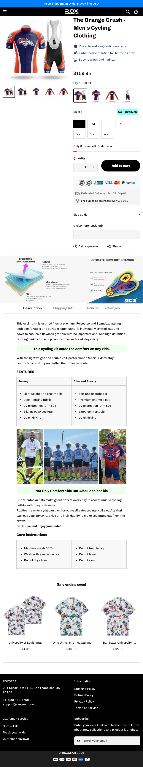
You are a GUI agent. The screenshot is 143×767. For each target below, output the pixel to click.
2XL (79, 134)
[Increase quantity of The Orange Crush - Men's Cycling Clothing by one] (93, 167)
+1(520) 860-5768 (16, 700)
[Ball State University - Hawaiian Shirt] (118, 616)
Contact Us (11, 726)
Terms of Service (86, 708)
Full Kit (80, 96)
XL (121, 124)
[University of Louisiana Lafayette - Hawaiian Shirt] (25, 616)
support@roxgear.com (19, 704)
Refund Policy (83, 695)
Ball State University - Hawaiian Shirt (118, 643)
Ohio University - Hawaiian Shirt (71, 643)
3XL (93, 134)
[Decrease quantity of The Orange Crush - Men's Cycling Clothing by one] (78, 167)
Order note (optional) (88, 225)
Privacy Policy (84, 701)
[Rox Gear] (72, 11)
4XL (107, 134)
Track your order (15, 732)
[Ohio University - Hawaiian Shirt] (71, 616)
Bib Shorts (128, 96)
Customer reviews (16, 739)
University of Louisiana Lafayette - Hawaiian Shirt (24, 643)
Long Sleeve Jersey (112, 96)
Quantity (79, 158)
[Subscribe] (136, 740)
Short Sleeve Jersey (96, 96)
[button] (136, 11)
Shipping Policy (84, 689)
